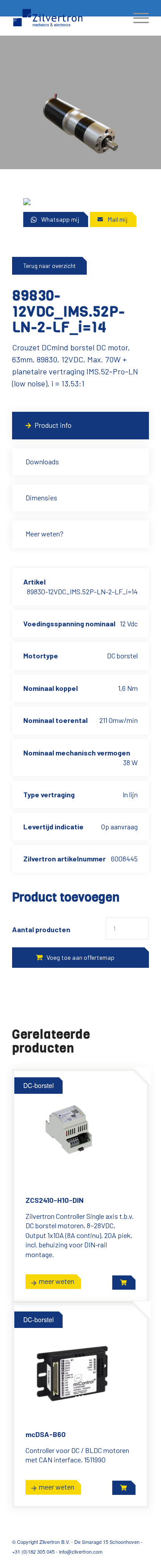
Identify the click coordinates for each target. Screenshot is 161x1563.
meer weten (56, 1281)
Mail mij (117, 219)
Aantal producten (41, 929)
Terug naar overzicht (49, 265)
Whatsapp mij (60, 219)
